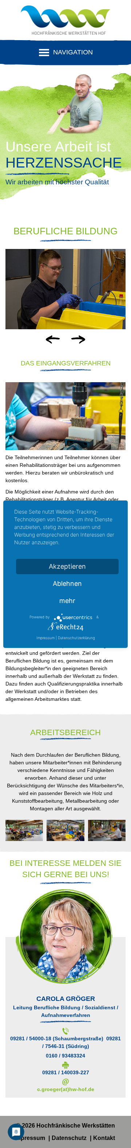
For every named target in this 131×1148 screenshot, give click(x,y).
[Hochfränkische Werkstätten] (65, 22)
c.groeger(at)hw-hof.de (65, 1089)
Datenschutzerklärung (76, 638)
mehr (67, 600)
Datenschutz (70, 1138)
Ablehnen (67, 583)
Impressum (30, 1138)
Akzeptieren (67, 566)
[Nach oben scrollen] (113, 1130)
